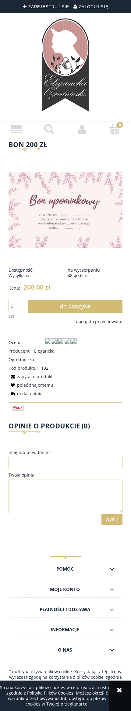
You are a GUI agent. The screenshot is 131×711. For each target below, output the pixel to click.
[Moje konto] (82, 129)
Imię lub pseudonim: (30, 452)
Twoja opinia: (22, 475)
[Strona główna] (65, 65)
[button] (16, 129)
